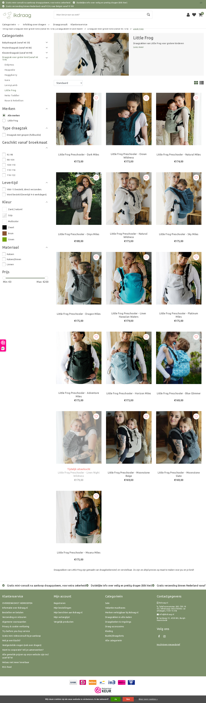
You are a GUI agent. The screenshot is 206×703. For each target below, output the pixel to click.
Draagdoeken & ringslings (118, 622)
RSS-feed (7, 667)
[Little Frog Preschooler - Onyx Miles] (79, 198)
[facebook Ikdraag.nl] (159, 636)
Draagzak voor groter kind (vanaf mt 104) (107, 29)
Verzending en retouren (14, 617)
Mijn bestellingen (62, 608)
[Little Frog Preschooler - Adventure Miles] (79, 357)
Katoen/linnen (14, 259)
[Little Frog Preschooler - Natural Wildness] (129, 198)
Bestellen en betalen (13, 612)
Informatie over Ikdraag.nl (15, 608)
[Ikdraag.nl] (17, 15)
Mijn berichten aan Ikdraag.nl (68, 612)
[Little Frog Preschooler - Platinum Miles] (179, 278)
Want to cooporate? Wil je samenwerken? (23, 650)
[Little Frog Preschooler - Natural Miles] (179, 118)
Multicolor (13, 221)
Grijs (10, 215)
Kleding (109, 631)
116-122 (11, 175)
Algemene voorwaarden (14, 622)
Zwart (11, 227)
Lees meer (138, 47)
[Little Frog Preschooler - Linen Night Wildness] (79, 437)
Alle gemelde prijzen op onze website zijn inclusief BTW (25, 656)
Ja (115, 699)
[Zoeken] (148, 14)
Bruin (10, 233)
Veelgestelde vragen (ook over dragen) (21, 645)
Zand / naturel (15, 209)
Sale (107, 603)
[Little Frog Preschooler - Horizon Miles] (129, 357)
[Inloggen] (188, 15)
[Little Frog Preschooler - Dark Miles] (79, 118)
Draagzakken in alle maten (69, 29)
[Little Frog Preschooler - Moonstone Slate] (179, 437)
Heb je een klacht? (11, 640)
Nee (128, 699)
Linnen (10, 264)
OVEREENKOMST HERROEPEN (17, 603)
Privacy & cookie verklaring (15, 626)
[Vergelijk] (202, 2)
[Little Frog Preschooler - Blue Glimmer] (179, 357)
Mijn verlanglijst (62, 617)
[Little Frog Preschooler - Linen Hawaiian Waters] (129, 278)
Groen (11, 239)
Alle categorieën (113, 640)
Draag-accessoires (114, 626)
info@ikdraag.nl (166, 614)
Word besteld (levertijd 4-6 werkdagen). (27, 194)
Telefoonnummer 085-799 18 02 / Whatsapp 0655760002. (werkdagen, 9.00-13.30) (171, 608)
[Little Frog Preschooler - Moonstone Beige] (129, 437)
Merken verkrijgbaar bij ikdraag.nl (121, 612)
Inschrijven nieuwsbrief (168, 644)
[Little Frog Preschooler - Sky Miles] (179, 198)
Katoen (10, 254)
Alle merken (14, 115)
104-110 (11, 165)
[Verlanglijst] (194, 15)
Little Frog (138, 29)
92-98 (10, 154)
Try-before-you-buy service (16, 631)
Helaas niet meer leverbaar (15, 662)
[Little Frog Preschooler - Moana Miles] (79, 516)
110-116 (11, 170)
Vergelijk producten (64, 622)
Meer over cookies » (148, 699)
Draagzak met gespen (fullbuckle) (24, 135)
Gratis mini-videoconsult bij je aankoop (21, 636)
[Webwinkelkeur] (103, 690)
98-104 (10, 160)
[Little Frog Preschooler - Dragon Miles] (79, 278)
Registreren (60, 603)
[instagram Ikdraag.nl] (164, 636)
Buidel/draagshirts (114, 636)
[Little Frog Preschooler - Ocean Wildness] (129, 118)
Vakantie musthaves (115, 608)
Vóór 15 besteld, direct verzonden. (24, 189)
